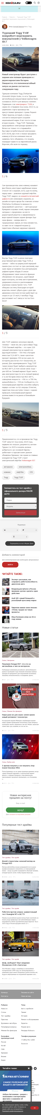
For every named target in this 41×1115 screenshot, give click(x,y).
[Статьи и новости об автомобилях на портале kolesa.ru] (13, 2)
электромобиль (25, 467)
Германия (4, 1053)
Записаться (20, 512)
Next (35, 160)
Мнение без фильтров (9, 1030)
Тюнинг (23, 1012)
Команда (4, 992)
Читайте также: (12, 574)
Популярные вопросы (9, 1027)
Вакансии (24, 1043)
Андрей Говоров (18, 27)
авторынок (8, 467)
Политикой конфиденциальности (12, 1111)
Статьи (3, 1012)
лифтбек (20, 472)
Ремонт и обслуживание (30, 1019)
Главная (4, 17)
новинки (7, 472)
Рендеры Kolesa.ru (27, 1030)
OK (35, 1108)
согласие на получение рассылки (19, 814)
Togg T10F (18, 477)
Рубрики (4, 1005)
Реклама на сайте (27, 992)
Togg (6, 477)
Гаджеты (24, 1023)
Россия (3, 1042)
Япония (3, 1056)
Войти (10, 565)
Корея (3, 1060)
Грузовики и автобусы (9, 1023)
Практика (4, 1019)
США (2, 1049)
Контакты (4, 996)
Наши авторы (26, 996)
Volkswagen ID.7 (28, 460)
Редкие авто (25, 1027)
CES (31, 472)
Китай (3, 1045)
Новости (12, 17)
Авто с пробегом (27, 1008)
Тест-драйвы (5, 1016)
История (24, 1016)
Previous (5, 160)
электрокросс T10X (24, 104)
